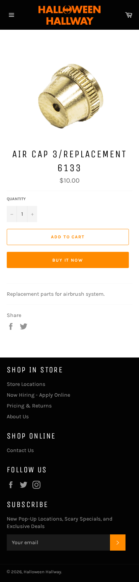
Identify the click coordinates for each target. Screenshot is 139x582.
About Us (18, 416)
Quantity (16, 198)
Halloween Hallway (42, 571)
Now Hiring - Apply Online (38, 395)
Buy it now (68, 260)
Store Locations (26, 384)
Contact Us (20, 450)
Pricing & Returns (29, 405)
